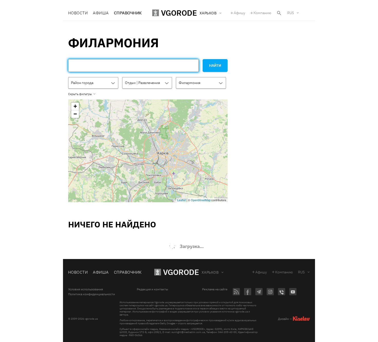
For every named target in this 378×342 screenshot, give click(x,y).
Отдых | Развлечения (142, 82)
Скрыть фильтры (80, 94)
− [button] (75, 114)
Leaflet (181, 200)
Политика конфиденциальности (91, 294)
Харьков (210, 272)
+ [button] (75, 106)
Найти (215, 65)
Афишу (239, 13)
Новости (78, 13)
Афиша (101, 13)
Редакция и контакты (152, 289)
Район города (82, 82)
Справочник (128, 13)
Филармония (189, 82)
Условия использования (85, 289)
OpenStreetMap (201, 200)
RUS (290, 13)
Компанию (262, 13)
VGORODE (181, 272)
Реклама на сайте (215, 289)
